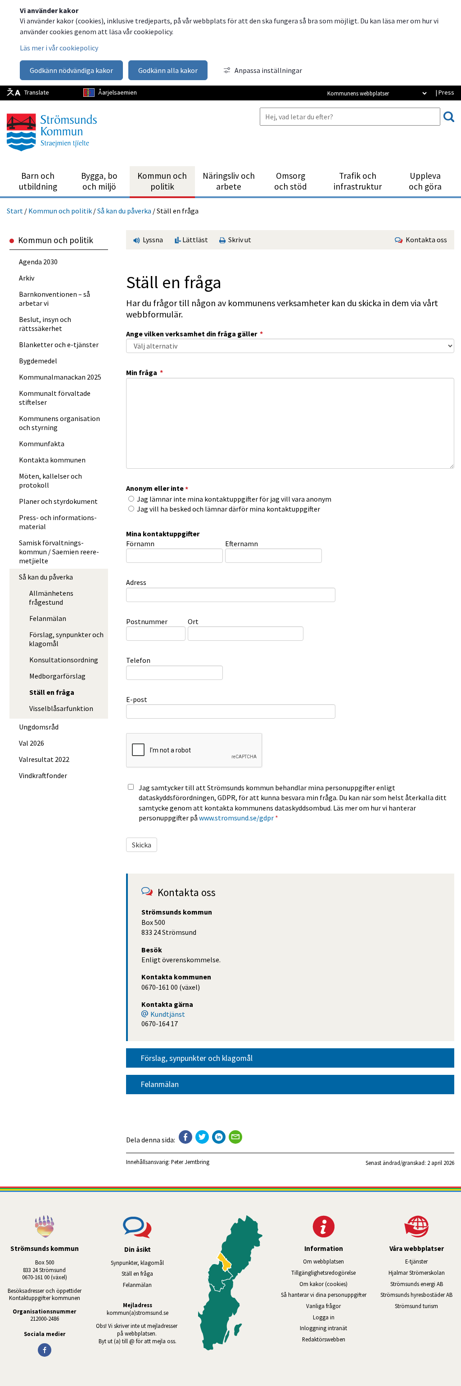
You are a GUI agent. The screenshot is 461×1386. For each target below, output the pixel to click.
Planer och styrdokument (58, 501)
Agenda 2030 (38, 261)
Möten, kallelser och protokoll (50, 480)
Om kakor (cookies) (323, 1283)
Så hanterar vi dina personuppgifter (323, 1294)
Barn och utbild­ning (38, 181)
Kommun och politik (162, 181)
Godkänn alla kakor (168, 70)
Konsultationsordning (63, 659)
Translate (36, 92)
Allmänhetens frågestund (51, 598)
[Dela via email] (235, 1137)
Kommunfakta (41, 443)
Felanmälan (159, 1084)
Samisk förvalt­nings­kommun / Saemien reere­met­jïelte (59, 551)
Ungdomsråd (39, 726)
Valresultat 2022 (44, 759)
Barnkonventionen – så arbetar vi (54, 299)
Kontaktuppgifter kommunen (44, 1297)
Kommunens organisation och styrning (59, 423)
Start (15, 210)
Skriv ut (238, 239)
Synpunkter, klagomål (137, 1262)
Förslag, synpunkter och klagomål (196, 1058)
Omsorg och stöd (290, 181)
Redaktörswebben (323, 1339)
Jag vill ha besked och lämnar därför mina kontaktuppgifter (228, 508)
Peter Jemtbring (190, 1161)
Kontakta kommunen (52, 459)
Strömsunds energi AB (425, 1283)
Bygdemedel (38, 360)
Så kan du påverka (124, 210)
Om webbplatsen (323, 1261)
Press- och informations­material (58, 522)
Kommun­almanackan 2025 (60, 376)
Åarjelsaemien (117, 92)
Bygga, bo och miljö (99, 181)
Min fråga (144, 372)
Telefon (138, 660)
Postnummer (146, 621)
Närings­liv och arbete (229, 181)
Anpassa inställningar (268, 70)
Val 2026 (31, 742)
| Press (444, 92)
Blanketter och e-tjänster (59, 344)
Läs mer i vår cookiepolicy (59, 47)
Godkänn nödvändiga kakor (71, 70)
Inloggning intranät (334, 1328)
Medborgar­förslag (57, 675)
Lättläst (194, 239)
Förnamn (140, 543)
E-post (136, 699)
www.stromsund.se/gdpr (236, 817)
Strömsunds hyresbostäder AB (420, 1294)
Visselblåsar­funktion (61, 708)
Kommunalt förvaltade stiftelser (54, 398)
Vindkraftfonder (43, 775)
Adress (136, 582)
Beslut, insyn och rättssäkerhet (45, 324)
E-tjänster (433, 1261)
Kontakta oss (425, 239)
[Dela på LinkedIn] (219, 1137)
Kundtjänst (167, 1014)
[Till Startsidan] (52, 154)
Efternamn (241, 543)
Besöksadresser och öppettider (44, 1290)
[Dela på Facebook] (185, 1137)
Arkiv (26, 277)
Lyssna (152, 239)
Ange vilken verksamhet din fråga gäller (194, 333)
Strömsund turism (428, 1305)
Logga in (323, 1317)
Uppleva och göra (425, 181)
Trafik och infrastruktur (358, 181)
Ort (193, 621)
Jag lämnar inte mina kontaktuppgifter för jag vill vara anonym (234, 498)
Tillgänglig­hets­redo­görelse (323, 1272)
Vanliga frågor (323, 1305)
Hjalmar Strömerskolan (425, 1272)
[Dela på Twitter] (202, 1137)
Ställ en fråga (51, 692)
